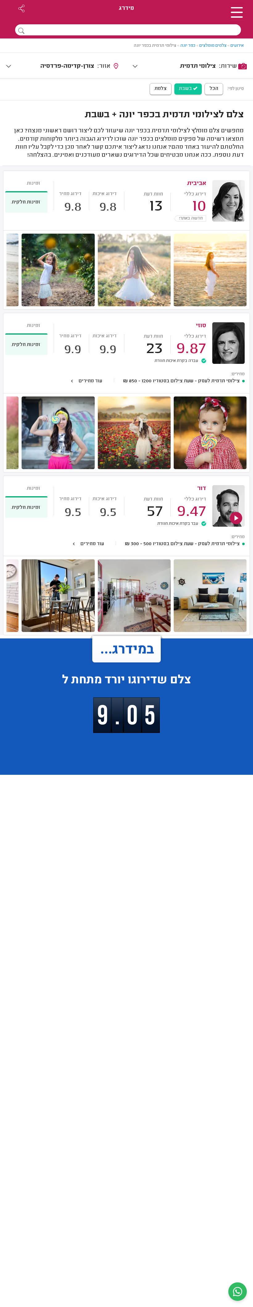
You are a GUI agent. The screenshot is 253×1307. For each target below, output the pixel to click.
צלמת (161, 88)
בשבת (186, 88)
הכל (213, 88)
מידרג (126, 8)
